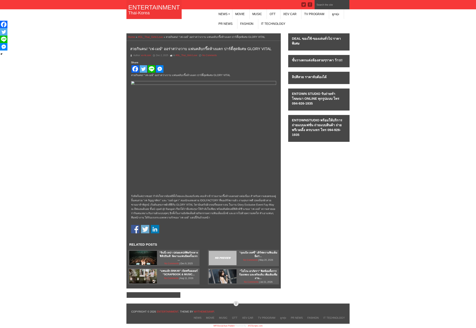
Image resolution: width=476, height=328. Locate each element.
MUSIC (257, 14)
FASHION (246, 23)
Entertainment (154, 7)
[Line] (151, 69)
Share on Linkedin (155, 229)
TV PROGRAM (314, 14)
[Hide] (1, 54)
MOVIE (240, 14)
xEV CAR (290, 14)
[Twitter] (143, 69)
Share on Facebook (135, 229)
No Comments (209, 55)
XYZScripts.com (255, 326)
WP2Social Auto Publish (224, 326)
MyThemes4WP (204, 311)
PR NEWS (225, 23)
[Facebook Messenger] (159, 69)
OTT (273, 14)
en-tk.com (146, 55)
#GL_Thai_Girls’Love (150, 36)
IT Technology (273, 23)
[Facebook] (135, 69)
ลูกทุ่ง (335, 14)
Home (131, 36)
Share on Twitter (145, 229)
